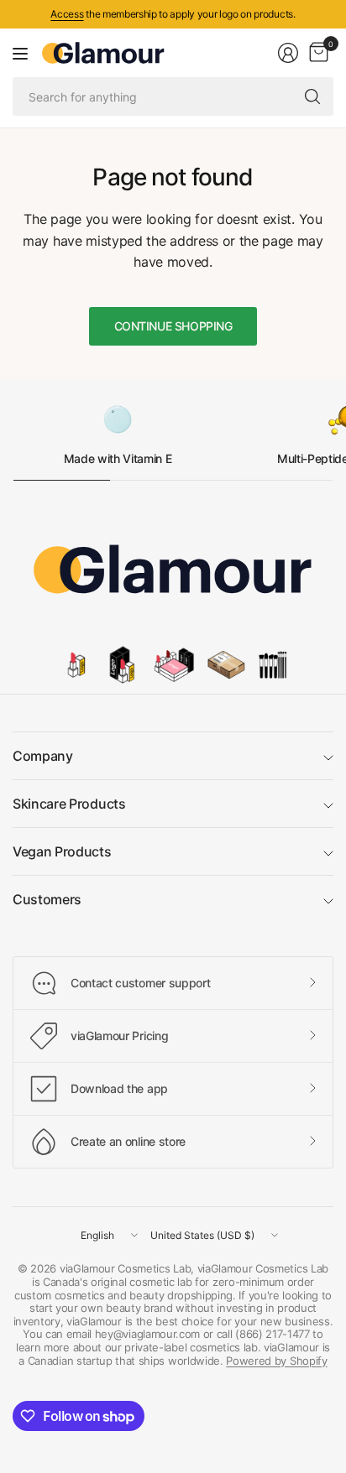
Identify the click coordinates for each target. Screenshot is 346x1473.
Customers (47, 899)
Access (66, 14)
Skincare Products (69, 803)
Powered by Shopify (276, 1360)
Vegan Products (62, 851)
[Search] (312, 96)
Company (43, 755)
